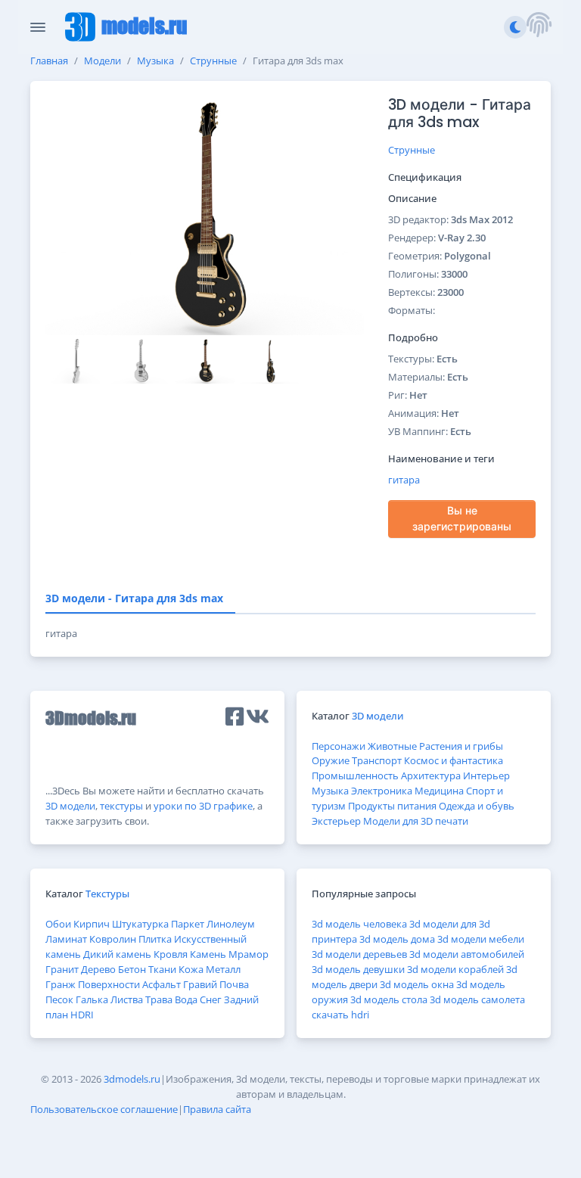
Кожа (191, 969)
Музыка (155, 60)
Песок (59, 999)
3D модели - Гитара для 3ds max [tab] (134, 598)
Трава (158, 999)
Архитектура (431, 775)
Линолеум (231, 924)
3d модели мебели (480, 939)
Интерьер (486, 775)
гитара (404, 479)
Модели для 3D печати (415, 821)
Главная (49, 60)
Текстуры (107, 893)
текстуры (121, 806)
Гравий (200, 984)
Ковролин (112, 939)
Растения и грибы (461, 746)
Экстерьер (336, 821)
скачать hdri (340, 1014)
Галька (92, 999)
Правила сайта (217, 1109)
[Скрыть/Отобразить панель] (38, 27)
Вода (186, 999)
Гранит (62, 969)
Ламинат (66, 939)
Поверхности (109, 984)
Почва (234, 984)
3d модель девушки (358, 969)
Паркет (187, 924)
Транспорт (377, 760)
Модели (102, 60)
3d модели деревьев (359, 954)
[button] (539, 27)
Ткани (162, 969)
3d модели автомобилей (466, 954)
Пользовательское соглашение (104, 1109)
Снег (211, 999)
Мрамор (248, 954)
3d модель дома (397, 939)
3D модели (70, 806)
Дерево (98, 969)
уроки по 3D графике (203, 806)
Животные (392, 746)
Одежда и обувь (476, 806)
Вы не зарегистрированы (461, 518)
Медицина (439, 790)
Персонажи (338, 746)
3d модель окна (417, 984)
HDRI (82, 1014)
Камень (208, 954)
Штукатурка (140, 924)
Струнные (213, 60)
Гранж (60, 984)
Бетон (132, 969)
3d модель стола (388, 999)
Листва (126, 999)
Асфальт (161, 984)
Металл (223, 969)
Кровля (171, 954)
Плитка (155, 939)
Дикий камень (117, 954)
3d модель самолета (477, 999)
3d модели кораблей (455, 969)
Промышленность (355, 775)
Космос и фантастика (453, 760)
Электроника (381, 790)
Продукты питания (392, 806)
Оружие (331, 760)
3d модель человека (359, 924)
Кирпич (91, 924)
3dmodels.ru (132, 1079)
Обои (58, 924)
